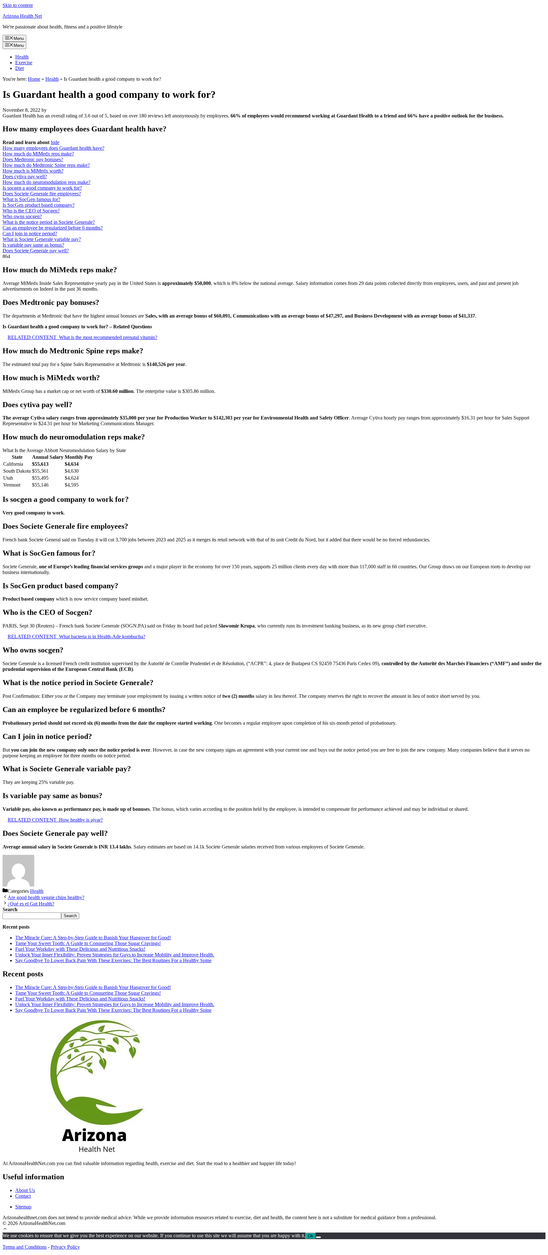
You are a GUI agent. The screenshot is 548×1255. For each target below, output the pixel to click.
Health (22, 57)
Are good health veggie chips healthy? (46, 897)
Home (34, 79)
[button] (5, 1229)
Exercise (23, 62)
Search (70, 915)
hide (55, 142)
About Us (25, 1190)
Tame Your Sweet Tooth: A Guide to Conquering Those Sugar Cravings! (88, 943)
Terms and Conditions (25, 1247)
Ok (310, 1235)
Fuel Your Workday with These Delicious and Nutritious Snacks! (80, 949)
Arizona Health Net (22, 16)
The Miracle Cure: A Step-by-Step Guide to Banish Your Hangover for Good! (93, 937)
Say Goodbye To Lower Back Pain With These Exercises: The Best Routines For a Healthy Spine (113, 960)
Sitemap (23, 1206)
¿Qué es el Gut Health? (31, 903)
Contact (23, 1196)
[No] (318, 1237)
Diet (19, 68)
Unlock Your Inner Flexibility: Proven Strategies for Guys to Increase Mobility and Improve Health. (114, 954)
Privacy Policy (65, 1247)
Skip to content (18, 5)
